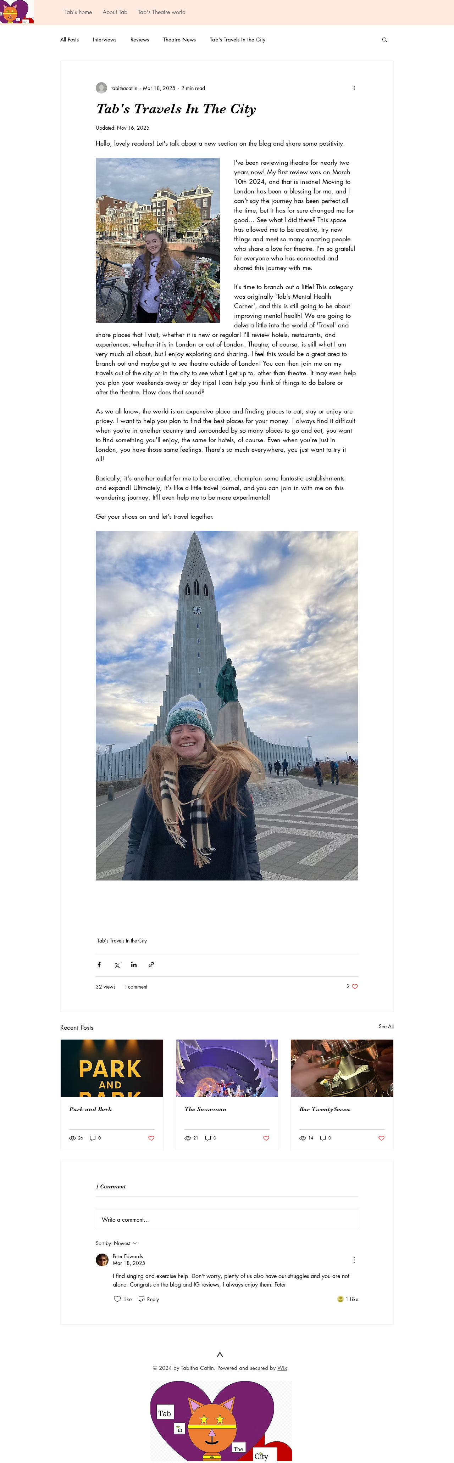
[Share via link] (151, 964)
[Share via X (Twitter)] (116, 964)
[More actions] (354, 88)
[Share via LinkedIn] (134, 964)
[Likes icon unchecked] (117, 1299)
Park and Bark (90, 1109)
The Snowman (205, 1109)
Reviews (140, 39)
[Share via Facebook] (99, 964)
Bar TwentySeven (324, 1109)
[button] (384, 39)
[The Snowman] (227, 1068)
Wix (282, 1367)
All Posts (69, 39)
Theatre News (179, 39)
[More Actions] (354, 1260)
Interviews (104, 39)
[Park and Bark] (112, 1068)
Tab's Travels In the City (237, 39)
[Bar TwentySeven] (342, 1068)
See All (386, 1026)
